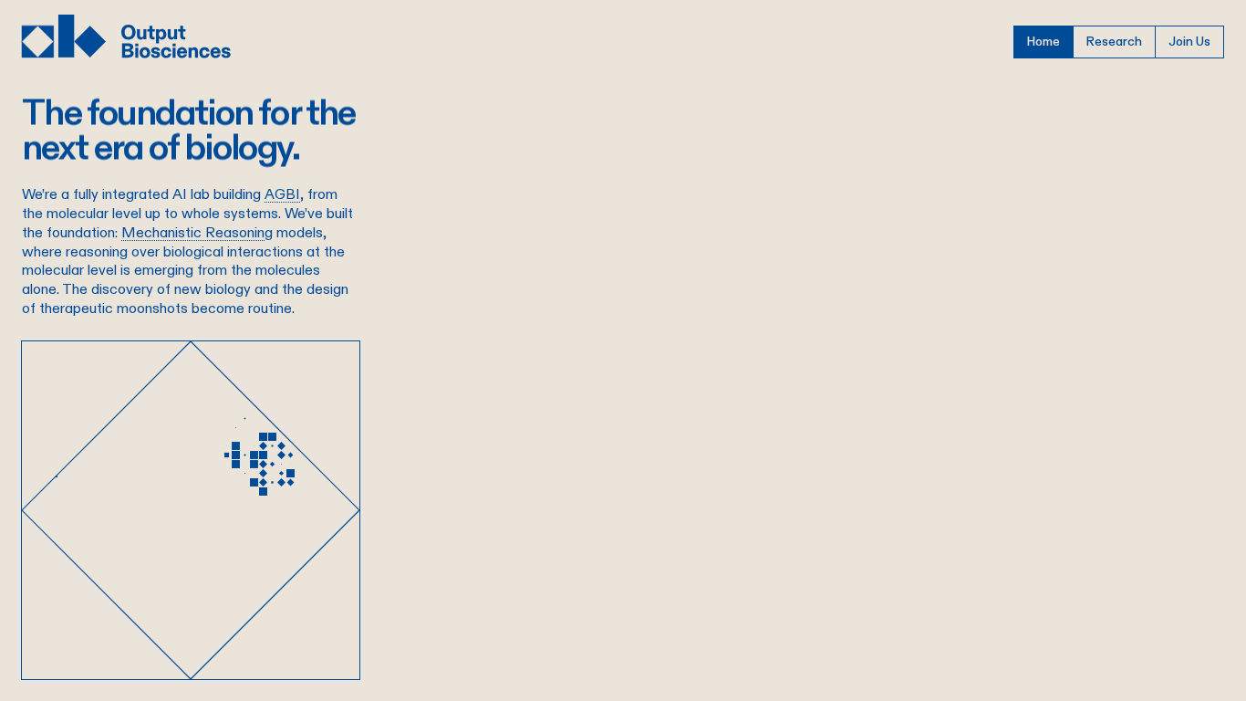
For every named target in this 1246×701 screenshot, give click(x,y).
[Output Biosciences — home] (126, 36)
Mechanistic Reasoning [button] (197, 232)
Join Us (1189, 41)
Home (1043, 41)
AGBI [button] (282, 194)
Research (1114, 41)
